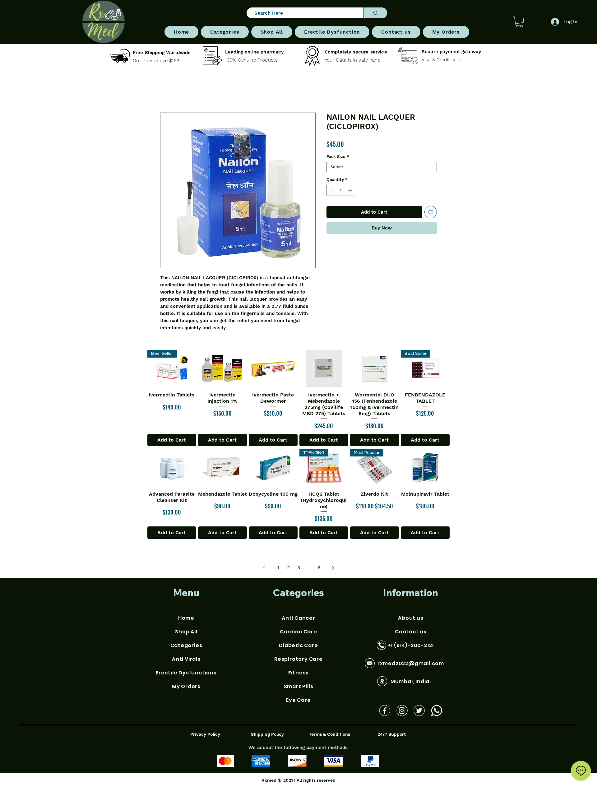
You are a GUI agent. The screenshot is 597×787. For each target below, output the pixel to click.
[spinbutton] (341, 191)
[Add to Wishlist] (430, 213)
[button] (224, 32)
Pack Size (337, 157)
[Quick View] (222, 369)
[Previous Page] (264, 569)
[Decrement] (331, 191)
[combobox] (381, 168)
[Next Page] (333, 569)
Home (167, 91)
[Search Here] (375, 12)
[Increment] (350, 191)
